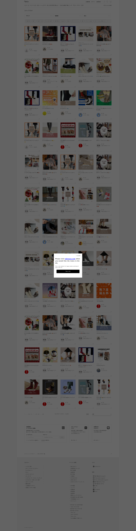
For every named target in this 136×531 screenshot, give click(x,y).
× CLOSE (78, 255)
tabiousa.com (70, 259)
